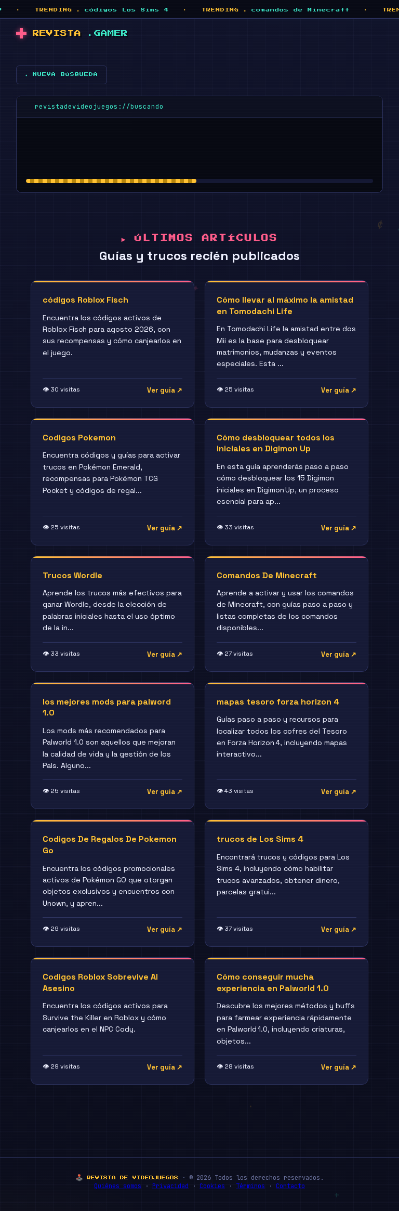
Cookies (212, 1186)
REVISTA (80, 33)
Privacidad (170, 1186)
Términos (250, 1186)
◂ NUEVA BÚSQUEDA (61, 74)
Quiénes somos (117, 1186)
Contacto (290, 1186)
